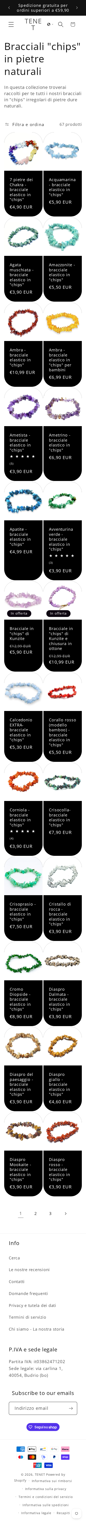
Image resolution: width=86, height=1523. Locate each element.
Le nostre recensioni (29, 1269)
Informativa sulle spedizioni (45, 1505)
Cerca (14, 1258)
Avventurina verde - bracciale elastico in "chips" (61, 539)
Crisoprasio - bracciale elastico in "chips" (23, 911)
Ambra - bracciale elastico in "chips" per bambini (60, 359)
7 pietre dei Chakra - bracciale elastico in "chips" (21, 189)
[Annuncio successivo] (77, 8)
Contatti (17, 1281)
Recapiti (63, 1513)
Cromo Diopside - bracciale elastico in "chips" (20, 999)
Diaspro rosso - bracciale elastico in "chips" (59, 1169)
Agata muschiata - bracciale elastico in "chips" (22, 274)
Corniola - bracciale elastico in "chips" (20, 817)
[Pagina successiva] (65, 1213)
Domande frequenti (28, 1293)
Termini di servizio (27, 1317)
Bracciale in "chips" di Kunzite (22, 633)
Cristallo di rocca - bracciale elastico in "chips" (60, 914)
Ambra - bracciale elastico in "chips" (20, 357)
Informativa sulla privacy (45, 1489)
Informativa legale (36, 1513)
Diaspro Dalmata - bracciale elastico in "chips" (59, 999)
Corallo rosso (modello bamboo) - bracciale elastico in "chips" (62, 732)
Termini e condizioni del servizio (46, 1497)
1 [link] (20, 1213)
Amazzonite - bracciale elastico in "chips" (62, 272)
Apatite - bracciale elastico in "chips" (20, 537)
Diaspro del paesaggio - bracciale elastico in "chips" (21, 1084)
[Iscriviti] (71, 1408)
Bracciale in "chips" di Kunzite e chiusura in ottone (61, 638)
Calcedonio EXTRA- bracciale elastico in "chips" (21, 729)
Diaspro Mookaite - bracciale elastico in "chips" (20, 1169)
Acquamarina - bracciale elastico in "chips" (62, 187)
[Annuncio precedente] (9, 8)
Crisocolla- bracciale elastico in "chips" (60, 817)
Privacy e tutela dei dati (32, 1305)
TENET (40, 1474)
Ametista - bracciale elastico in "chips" (20, 442)
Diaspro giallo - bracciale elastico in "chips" (59, 1084)
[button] (11, 24)
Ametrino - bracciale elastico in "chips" (60, 442)
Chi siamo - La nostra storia (36, 1329)
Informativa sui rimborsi (52, 1481)
